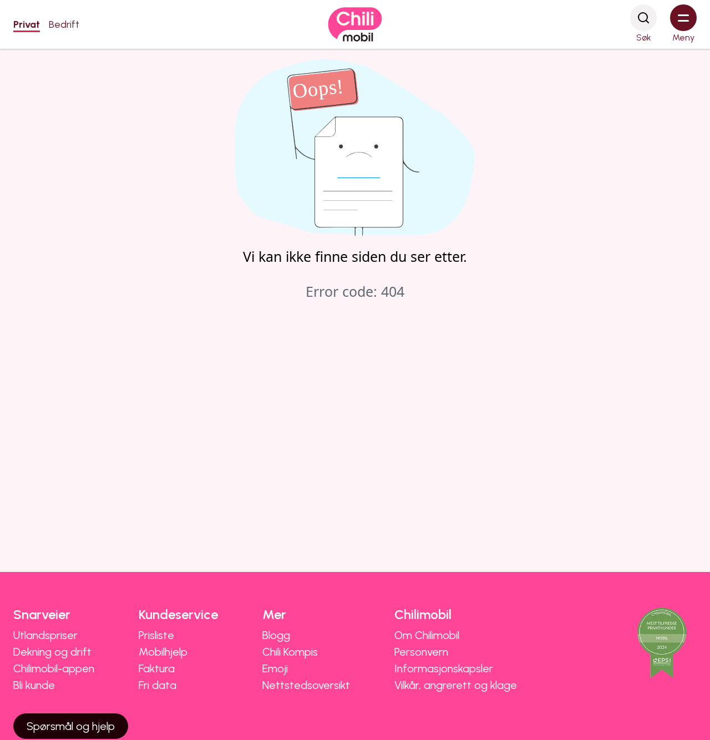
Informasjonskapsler (443, 668)
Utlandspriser (45, 635)
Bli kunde (34, 685)
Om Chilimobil (426, 635)
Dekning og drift (52, 651)
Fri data (157, 685)
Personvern (421, 651)
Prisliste (156, 635)
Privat (26, 24)
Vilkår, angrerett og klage (455, 685)
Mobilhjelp (163, 651)
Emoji (275, 668)
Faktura (157, 668)
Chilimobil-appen (53, 668)
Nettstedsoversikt (306, 685)
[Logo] (355, 24)
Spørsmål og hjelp (71, 726)
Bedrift (64, 24)
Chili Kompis (290, 651)
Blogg (276, 635)
